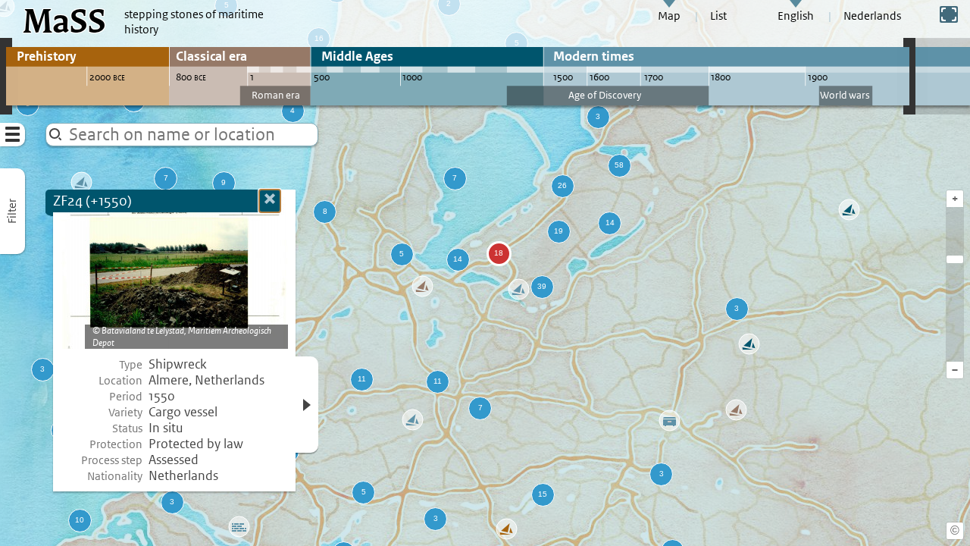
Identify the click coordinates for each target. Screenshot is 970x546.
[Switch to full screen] (949, 14)
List (718, 16)
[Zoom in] (955, 259)
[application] (485, 273)
